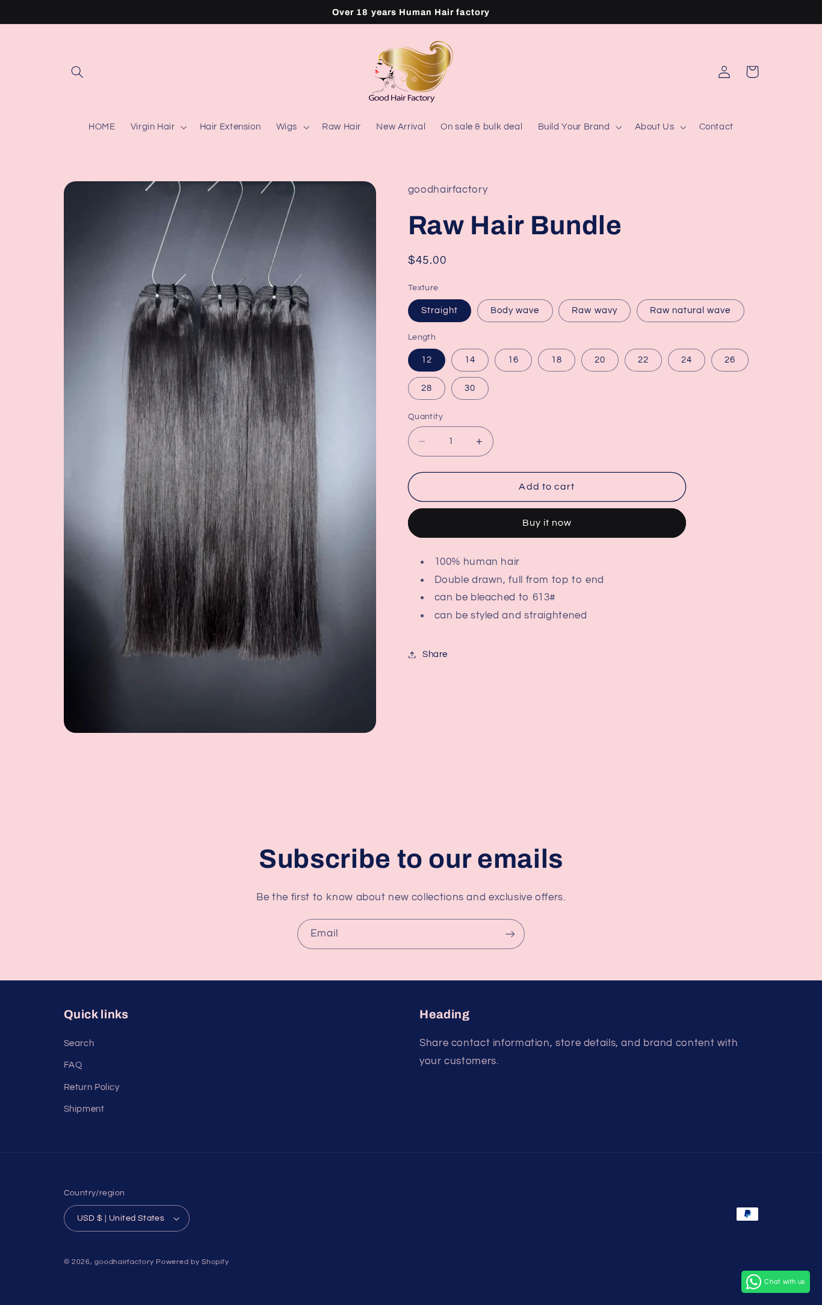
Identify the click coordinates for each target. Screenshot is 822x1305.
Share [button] (435, 654)
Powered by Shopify (192, 1262)
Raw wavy (594, 310)
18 (556, 359)
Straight (439, 310)
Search (79, 1043)
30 (470, 388)
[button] (77, 72)
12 (426, 359)
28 (426, 388)
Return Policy (92, 1087)
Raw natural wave (690, 310)
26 (730, 359)
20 (600, 359)
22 (643, 359)
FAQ (73, 1065)
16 (513, 359)
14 (470, 359)
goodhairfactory (123, 1262)
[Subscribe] (510, 933)
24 (686, 359)
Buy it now (547, 523)
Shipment (84, 1108)
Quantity (425, 417)
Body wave (514, 310)
